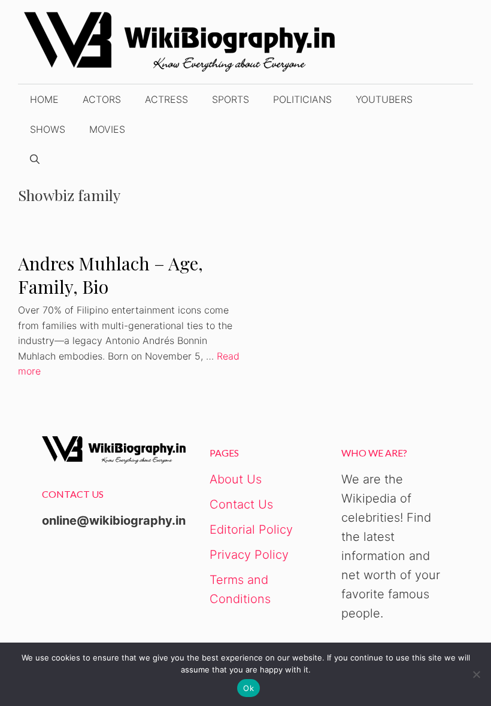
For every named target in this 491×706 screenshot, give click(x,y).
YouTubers (384, 99)
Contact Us (241, 504)
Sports (230, 99)
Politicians (302, 99)
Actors (102, 99)
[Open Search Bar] (34, 159)
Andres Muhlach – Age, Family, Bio (110, 275)
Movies (107, 129)
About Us (236, 479)
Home (44, 99)
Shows (47, 129)
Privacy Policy (249, 554)
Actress (166, 99)
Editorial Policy (251, 529)
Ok (248, 688)
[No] (476, 674)
